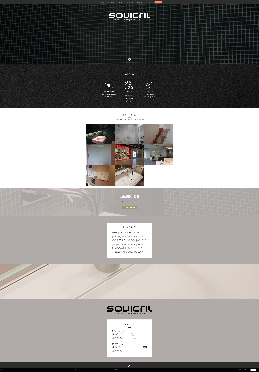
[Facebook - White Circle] (129, 59)
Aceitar (253, 370)
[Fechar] (257, 370)
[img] (100, 154)
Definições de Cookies (244, 370)
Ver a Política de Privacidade (115, 370)
